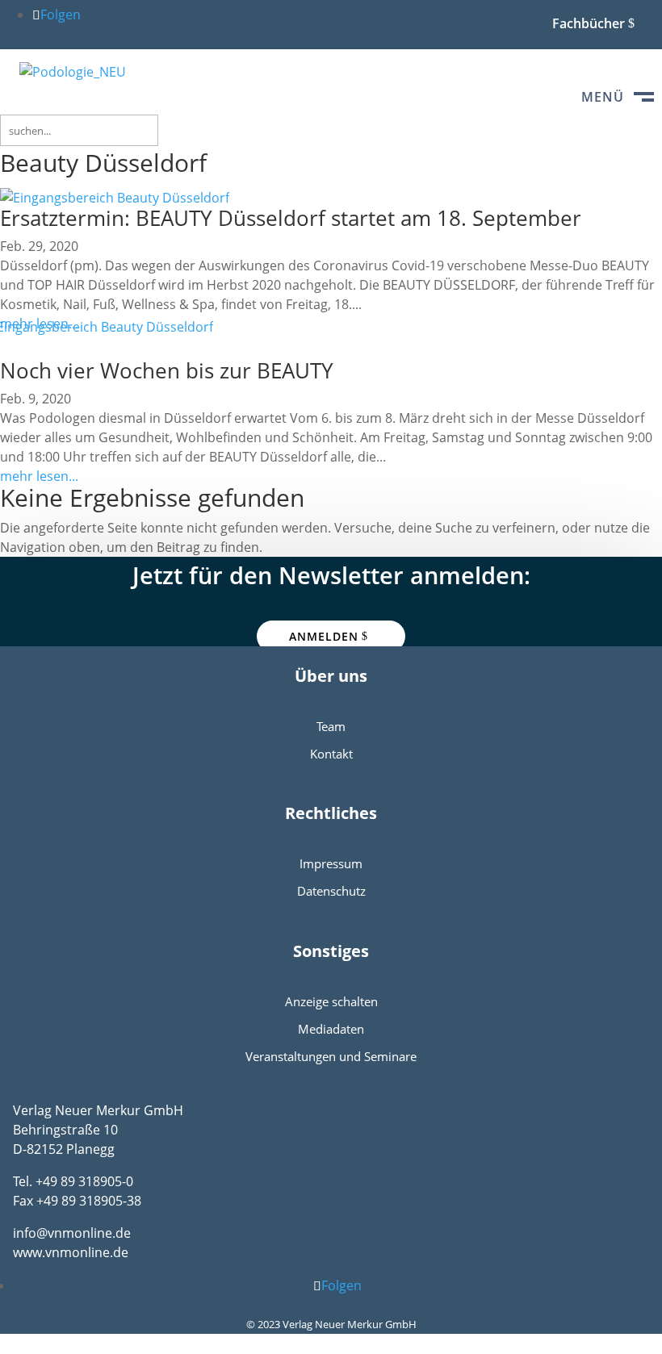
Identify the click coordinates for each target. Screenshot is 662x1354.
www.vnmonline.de (70, 1252)
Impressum (331, 863)
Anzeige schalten (331, 1001)
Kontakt (331, 754)
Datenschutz (331, 891)
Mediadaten (331, 1029)
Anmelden (323, 636)
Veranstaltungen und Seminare (331, 1056)
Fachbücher (588, 23)
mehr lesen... (39, 476)
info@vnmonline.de (72, 1233)
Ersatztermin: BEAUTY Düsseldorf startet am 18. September (290, 217)
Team (331, 726)
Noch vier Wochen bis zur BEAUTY (166, 370)
